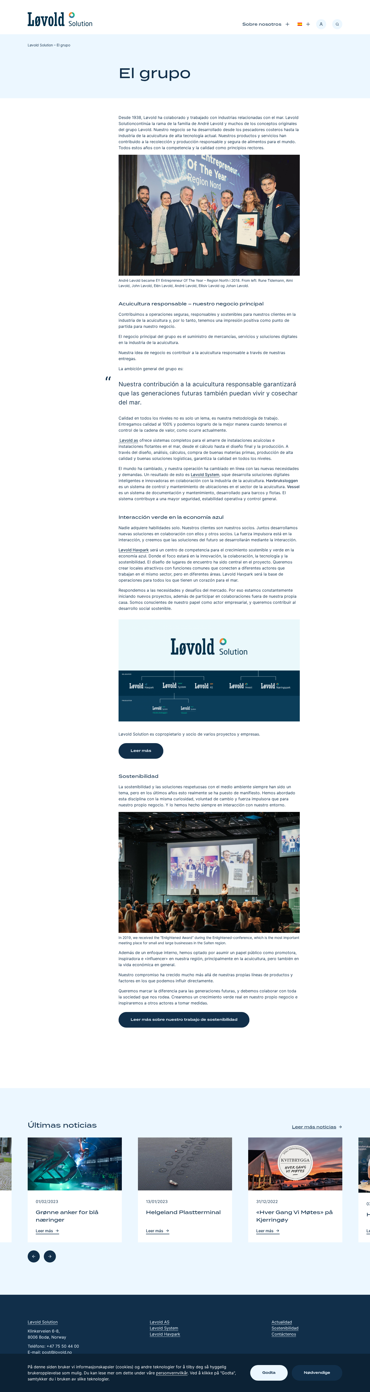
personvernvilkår (172, 1372)
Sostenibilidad (285, 1328)
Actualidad (282, 1321)
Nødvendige (317, 1373)
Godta (269, 1373)
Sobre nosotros (261, 24)
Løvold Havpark (134, 549)
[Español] (300, 24)
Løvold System (164, 1328)
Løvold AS (159, 1321)
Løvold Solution (43, 1321)
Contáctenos (284, 1334)
